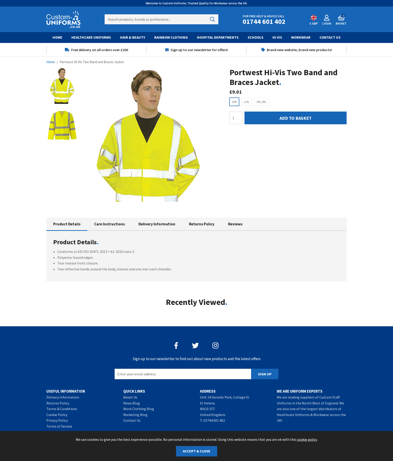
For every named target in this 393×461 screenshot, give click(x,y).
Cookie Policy (56, 414)
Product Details (67, 224)
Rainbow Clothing (171, 37)
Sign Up (265, 374)
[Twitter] (195, 345)
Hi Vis (277, 37)
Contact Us (330, 37)
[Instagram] (215, 345)
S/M (234, 102)
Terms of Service (59, 426)
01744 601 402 (214, 420)
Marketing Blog (135, 414)
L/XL (246, 102)
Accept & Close (196, 451)
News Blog (131, 403)
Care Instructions (109, 224)
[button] (341, 19)
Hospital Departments (218, 37)
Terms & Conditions (61, 408)
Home (57, 37)
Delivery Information (157, 224)
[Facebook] (176, 345)
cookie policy (307, 439)
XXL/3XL (262, 102)
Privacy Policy (57, 420)
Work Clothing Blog (138, 408)
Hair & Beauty (132, 37)
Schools (255, 37)
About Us (130, 397)
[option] (96, 50)
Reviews (235, 224)
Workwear (300, 37)
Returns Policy (201, 224)
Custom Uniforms (63, 19)
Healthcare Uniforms (91, 37)
